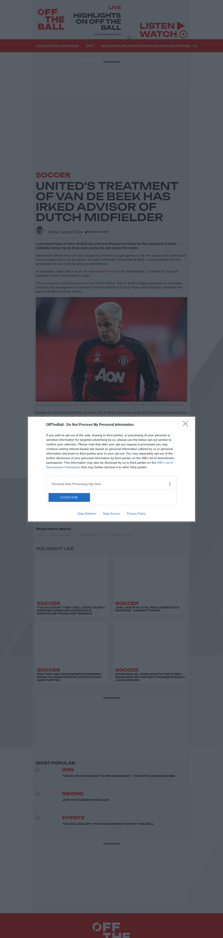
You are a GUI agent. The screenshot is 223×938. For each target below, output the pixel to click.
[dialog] (111, 469)
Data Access (111, 513)
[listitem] (111, 484)
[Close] (187, 425)
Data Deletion (87, 513)
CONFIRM (69, 497)
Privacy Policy (136, 513)
